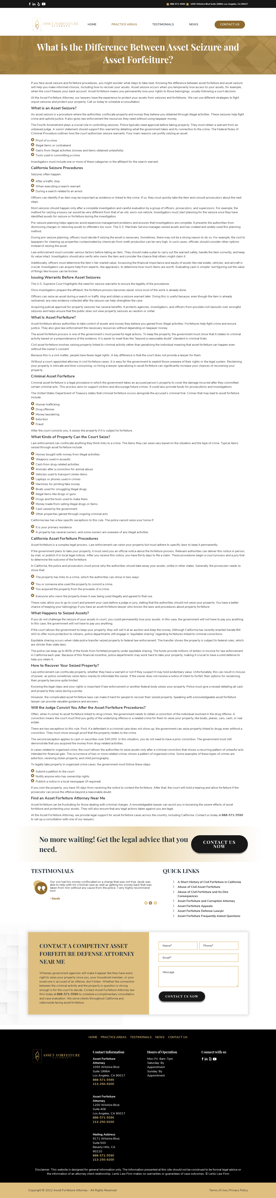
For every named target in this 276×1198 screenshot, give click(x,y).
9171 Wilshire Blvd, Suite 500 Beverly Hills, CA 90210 (106, 1145)
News (193, 24)
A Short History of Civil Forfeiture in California (209, 882)
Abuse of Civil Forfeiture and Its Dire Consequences (203, 894)
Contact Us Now (219, 844)
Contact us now (181, 996)
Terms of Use (218, 1190)
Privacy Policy (238, 1190)
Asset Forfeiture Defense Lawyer (201, 911)
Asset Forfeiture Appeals (195, 906)
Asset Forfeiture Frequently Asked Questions (209, 916)
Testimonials (163, 24)
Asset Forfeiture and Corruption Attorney (206, 901)
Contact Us (229, 24)
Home (92, 24)
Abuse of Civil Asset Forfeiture (199, 887)
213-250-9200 (103, 1084)
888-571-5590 (177, 3)
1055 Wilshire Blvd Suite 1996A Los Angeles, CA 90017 (219, 3)
